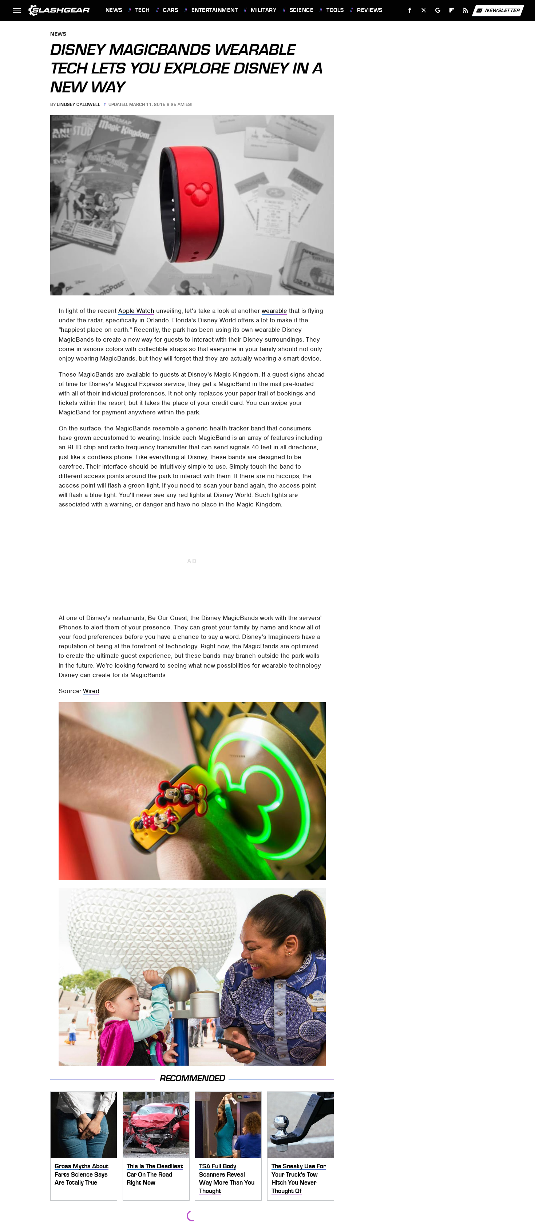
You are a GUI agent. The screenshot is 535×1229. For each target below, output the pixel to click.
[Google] (437, 10)
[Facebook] (410, 10)
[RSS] (465, 10)
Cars (170, 10)
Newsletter (502, 10)
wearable (274, 311)
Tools (335, 10)
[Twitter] (423, 10)
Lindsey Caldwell (78, 104)
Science (301, 10)
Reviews (369, 10)
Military (263, 10)
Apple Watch (136, 311)
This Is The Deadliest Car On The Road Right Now (155, 1174)
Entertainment (214, 10)
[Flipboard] (452, 10)
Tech (142, 10)
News (114, 10)
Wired (91, 691)
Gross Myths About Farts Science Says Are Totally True (81, 1174)
